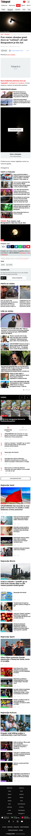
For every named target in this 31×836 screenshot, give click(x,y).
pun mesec (11, 54)
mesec (3, 264)
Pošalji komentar (17, 278)
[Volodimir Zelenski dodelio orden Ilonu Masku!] (6, 551)
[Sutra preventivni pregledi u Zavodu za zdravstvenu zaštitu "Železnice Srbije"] (6, 520)
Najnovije (7, 485)
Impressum (16, 827)
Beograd (7, 34)
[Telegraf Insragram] (17, 821)
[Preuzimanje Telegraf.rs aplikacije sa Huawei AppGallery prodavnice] (25, 817)
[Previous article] (1, 418)
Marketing (9, 827)
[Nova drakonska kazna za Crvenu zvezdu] (7, 215)
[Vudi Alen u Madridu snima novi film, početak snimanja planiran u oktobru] (6, 756)
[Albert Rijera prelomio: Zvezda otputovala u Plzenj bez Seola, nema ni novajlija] (15, 647)
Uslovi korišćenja (24, 259)
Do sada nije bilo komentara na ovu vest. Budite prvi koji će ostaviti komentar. (14, 273)
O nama (4, 827)
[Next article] (30, 418)
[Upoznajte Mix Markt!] (6, 596)
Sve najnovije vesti (15, 478)
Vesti (2, 34)
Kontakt (21, 830)
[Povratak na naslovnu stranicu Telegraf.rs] (5, 2)
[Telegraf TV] (22, 821)
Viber (28, 253)
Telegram (4, 254)
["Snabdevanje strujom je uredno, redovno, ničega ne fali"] (6, 606)
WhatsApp (23, 253)
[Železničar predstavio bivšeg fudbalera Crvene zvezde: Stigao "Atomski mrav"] (6, 682)
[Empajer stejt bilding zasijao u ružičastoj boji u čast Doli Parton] (15, 723)
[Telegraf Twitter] (13, 821)
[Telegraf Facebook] (9, 821)
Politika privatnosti (13, 830)
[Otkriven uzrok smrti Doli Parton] (6, 766)
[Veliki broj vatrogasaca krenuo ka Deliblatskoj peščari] (15, 408)
